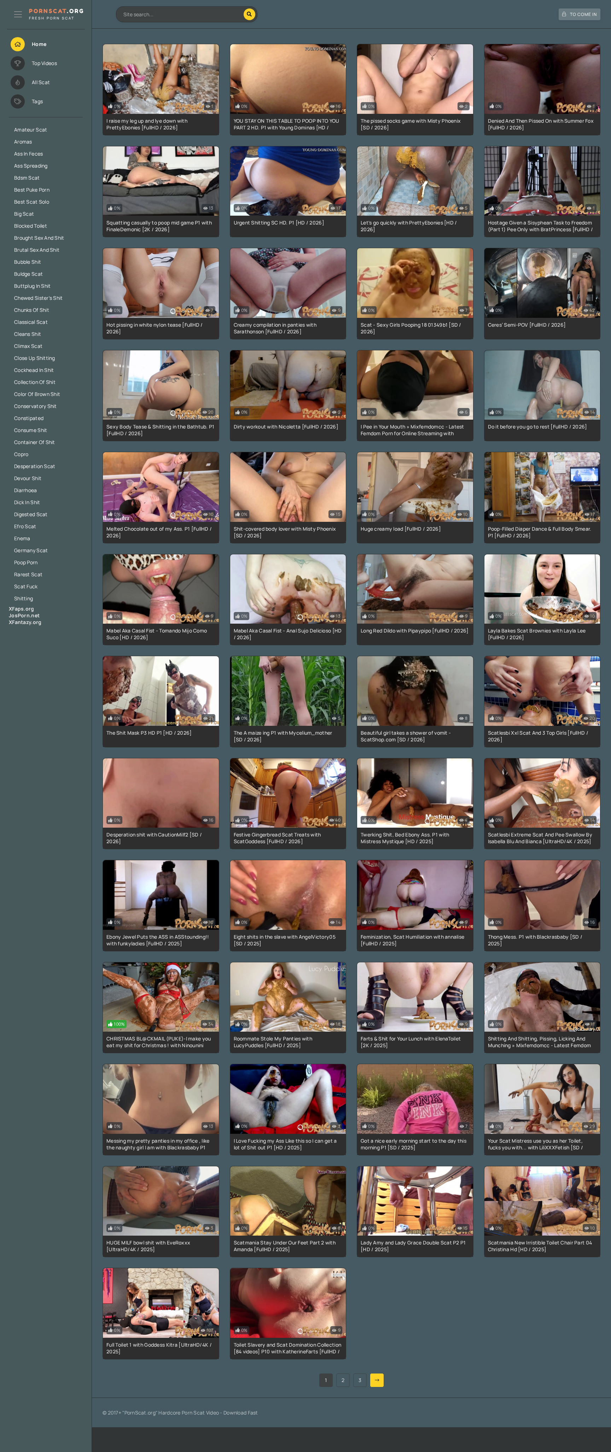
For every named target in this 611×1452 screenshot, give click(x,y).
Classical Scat (31, 322)
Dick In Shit (27, 502)
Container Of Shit (34, 442)
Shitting (23, 598)
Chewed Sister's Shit (38, 298)
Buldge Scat (28, 273)
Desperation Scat (34, 466)
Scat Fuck (26, 586)
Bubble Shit (27, 261)
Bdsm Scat (27, 177)
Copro (21, 454)
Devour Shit (27, 478)
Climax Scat (28, 346)
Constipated (28, 418)
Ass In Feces (28, 153)
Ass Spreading (31, 165)
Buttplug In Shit (32, 285)
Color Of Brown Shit (37, 394)
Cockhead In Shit (34, 370)
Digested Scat (31, 514)
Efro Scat (25, 526)
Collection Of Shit (35, 382)
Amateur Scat (30, 129)
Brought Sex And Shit (39, 237)
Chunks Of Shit (31, 310)
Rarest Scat (28, 574)
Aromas (23, 141)
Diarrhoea (25, 490)
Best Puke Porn (32, 189)
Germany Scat (31, 550)
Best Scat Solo (31, 201)
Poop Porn (26, 562)
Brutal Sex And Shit (36, 249)
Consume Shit (30, 430)
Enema (22, 538)
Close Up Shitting (34, 358)
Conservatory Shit (35, 406)
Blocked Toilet (30, 225)
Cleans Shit (27, 334)
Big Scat (24, 213)
